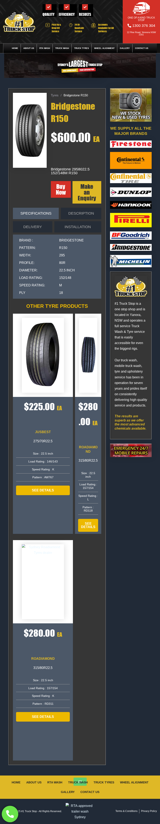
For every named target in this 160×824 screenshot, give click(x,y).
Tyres (55, 95)
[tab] (36, 213)
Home (15, 48)
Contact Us (141, 48)
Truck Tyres (81, 48)
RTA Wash (44, 48)
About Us (28, 48)
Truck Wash (62, 48)
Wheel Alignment (104, 48)
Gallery (125, 48)
